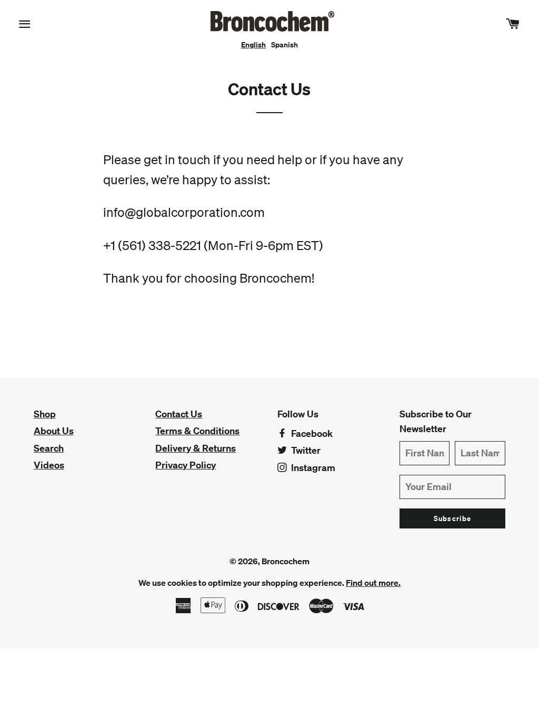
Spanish (284, 44)
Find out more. (373, 582)
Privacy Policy (185, 465)
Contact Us (178, 414)
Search (49, 448)
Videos (49, 465)
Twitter (305, 450)
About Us (54, 431)
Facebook (311, 433)
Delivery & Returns (195, 448)
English (253, 44)
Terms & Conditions (197, 431)
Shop (45, 414)
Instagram (312, 468)
